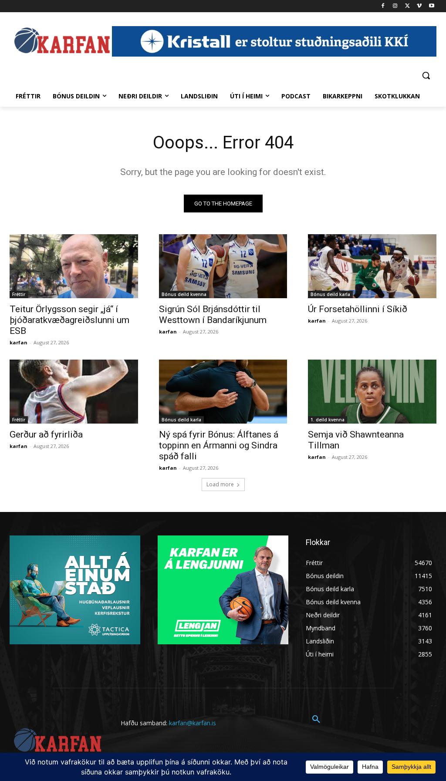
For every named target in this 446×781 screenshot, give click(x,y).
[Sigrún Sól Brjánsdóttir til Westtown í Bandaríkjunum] (223, 266)
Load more (220, 484)
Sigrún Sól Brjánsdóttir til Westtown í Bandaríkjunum (213, 314)
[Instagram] (395, 6)
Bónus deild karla (330, 294)
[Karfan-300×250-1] (223, 589)
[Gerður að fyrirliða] (74, 392)
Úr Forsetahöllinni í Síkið (357, 309)
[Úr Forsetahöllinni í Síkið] (372, 266)
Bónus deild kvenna (184, 294)
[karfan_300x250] (75, 589)
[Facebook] (383, 6)
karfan (18, 342)
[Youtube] (431, 6)
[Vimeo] (419, 6)
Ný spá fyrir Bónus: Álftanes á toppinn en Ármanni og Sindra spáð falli (218, 445)
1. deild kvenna (328, 420)
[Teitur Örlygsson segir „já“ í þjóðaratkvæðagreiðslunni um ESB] (74, 266)
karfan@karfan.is (192, 723)
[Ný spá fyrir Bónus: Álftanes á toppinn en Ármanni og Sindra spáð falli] (223, 392)
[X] (407, 6)
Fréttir (18, 294)
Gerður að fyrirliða (46, 434)
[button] (426, 75)
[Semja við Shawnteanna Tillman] (372, 392)
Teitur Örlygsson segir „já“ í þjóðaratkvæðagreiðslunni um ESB (69, 320)
